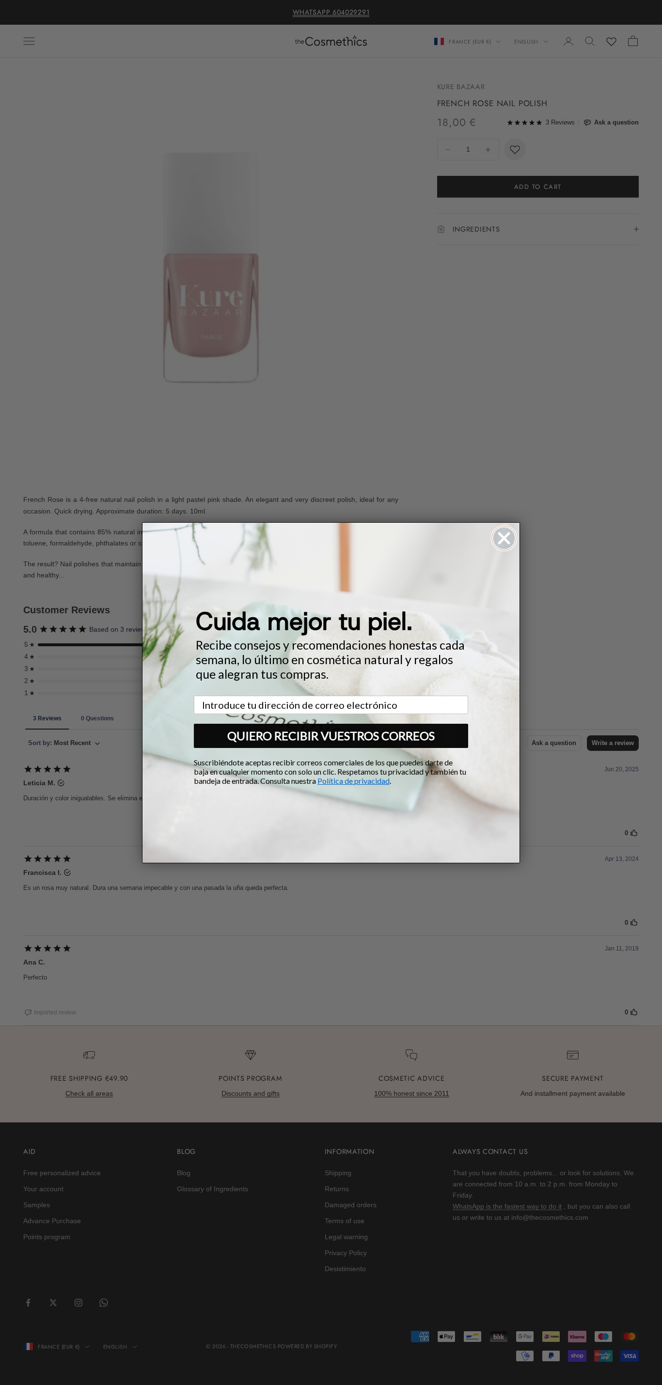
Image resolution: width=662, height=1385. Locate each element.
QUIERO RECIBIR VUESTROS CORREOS (331, 736)
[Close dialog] (504, 538)
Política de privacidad (353, 780)
